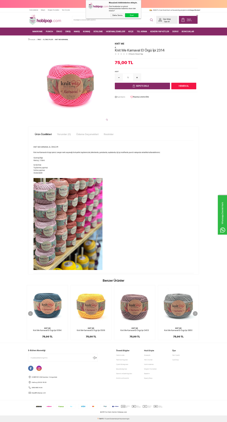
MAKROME (37, 31)
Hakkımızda (120, 355)
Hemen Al (184, 86)
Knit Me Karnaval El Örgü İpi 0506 (47, 330)
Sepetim (147, 373)
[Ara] (151, 20)
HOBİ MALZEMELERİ (115, 31)
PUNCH (49, 31)
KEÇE (130, 31)
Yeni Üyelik (176, 355)
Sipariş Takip (148, 378)
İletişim (43, 10)
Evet (132, 15)
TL (189, 19)
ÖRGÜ (59, 31)
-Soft (100, 419)
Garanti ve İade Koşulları (124, 373)
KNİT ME (47, 328)
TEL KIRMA (142, 31)
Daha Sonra (117, 15)
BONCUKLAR (188, 31)
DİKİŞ (68, 31)
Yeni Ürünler (66, 10)
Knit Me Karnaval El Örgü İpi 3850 (135, 330)
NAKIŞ (77, 31)
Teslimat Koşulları (122, 360)
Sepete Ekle (142, 86)
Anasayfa (147, 355)
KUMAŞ (86, 31)
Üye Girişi (167, 19)
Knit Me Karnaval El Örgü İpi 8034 (178, 330)
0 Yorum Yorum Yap (136, 54)
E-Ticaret (106, 419)
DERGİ (175, 31)
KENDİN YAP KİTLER (159, 31)
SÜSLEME (98, 31)
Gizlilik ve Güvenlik (122, 378)
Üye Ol (166, 22)
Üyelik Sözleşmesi (122, 364)
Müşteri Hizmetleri (53, 10)
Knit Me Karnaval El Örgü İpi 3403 (91, 330)
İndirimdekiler (33, 10)
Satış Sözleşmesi (121, 369)
